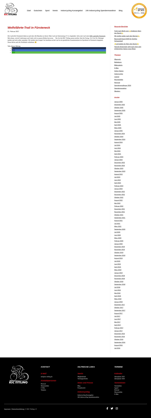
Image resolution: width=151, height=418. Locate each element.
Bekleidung (118, 62)
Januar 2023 (118, 189)
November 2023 (119, 165)
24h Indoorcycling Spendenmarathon (101, 11)
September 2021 (119, 218)
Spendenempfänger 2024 (122, 85)
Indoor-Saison (118, 71)
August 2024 (118, 142)
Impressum (7, 409)
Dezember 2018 (119, 276)
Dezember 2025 (119, 104)
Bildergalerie (118, 65)
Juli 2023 (117, 177)
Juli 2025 (117, 116)
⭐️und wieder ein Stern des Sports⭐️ (126, 44)
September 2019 (119, 255)
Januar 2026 (118, 102)
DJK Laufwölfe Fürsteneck (97, 36)
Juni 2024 (117, 148)
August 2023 (118, 174)
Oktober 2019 (118, 252)
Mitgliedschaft (82, 376)
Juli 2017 (117, 316)
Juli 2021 (117, 223)
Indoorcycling (118, 74)
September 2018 (119, 284)
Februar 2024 (118, 157)
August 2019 (118, 258)
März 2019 (117, 270)
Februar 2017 (118, 328)
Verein (55, 11)
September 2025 (119, 110)
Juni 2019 (117, 264)
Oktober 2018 (118, 281)
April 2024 (117, 154)
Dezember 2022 (119, 191)
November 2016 (119, 336)
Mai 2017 (117, 322)
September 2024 (119, 139)
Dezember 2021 (119, 209)
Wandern (117, 91)
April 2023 (117, 183)
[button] (12, 48)
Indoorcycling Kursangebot (72, 11)
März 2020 (117, 238)
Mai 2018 (117, 293)
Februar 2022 (118, 206)
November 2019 (119, 249)
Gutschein (38, 11)
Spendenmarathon (120, 88)
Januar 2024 (118, 160)
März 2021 (117, 226)
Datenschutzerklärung (18, 409)
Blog (120, 11)
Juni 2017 (117, 319)
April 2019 (117, 267)
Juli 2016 (117, 348)
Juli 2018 (117, 287)
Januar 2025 (118, 131)
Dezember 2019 (119, 247)
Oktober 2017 (118, 307)
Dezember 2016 (119, 334)
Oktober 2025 (118, 107)
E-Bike (116, 68)
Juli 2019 (117, 261)
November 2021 (119, 212)
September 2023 (119, 171)
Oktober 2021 (118, 215)
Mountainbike (118, 79)
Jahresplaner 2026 (119, 378)
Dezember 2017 (119, 305)
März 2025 (117, 128)
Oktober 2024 (118, 136)
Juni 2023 (117, 180)
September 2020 (119, 229)
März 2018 (117, 299)
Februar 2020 (118, 241)
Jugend (116, 77)
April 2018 (117, 296)
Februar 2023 (118, 186)
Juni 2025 (117, 119)
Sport (47, 11)
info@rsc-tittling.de (46, 376)
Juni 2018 (117, 290)
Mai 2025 (117, 122)
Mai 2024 (117, 151)
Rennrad (117, 82)
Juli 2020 (117, 232)
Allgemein (117, 59)
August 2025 (118, 113)
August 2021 (118, 220)
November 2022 (119, 194)
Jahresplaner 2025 (119, 376)
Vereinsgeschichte (83, 378)
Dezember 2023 (119, 162)
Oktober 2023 (118, 168)
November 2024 (119, 133)
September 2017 (119, 310)
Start (29, 11)
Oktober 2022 (118, 197)
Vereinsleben (118, 386)
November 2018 (119, 278)
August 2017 (118, 313)
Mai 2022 (117, 203)
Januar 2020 (118, 244)
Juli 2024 (117, 145)
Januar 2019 (118, 273)
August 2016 (118, 345)
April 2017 (117, 325)
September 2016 (119, 342)
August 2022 (118, 200)
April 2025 (117, 125)
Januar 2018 (118, 302)
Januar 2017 (118, 331)
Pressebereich (81, 388)
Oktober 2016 (118, 339)
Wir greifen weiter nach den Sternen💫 (126, 36)
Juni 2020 (117, 235)
